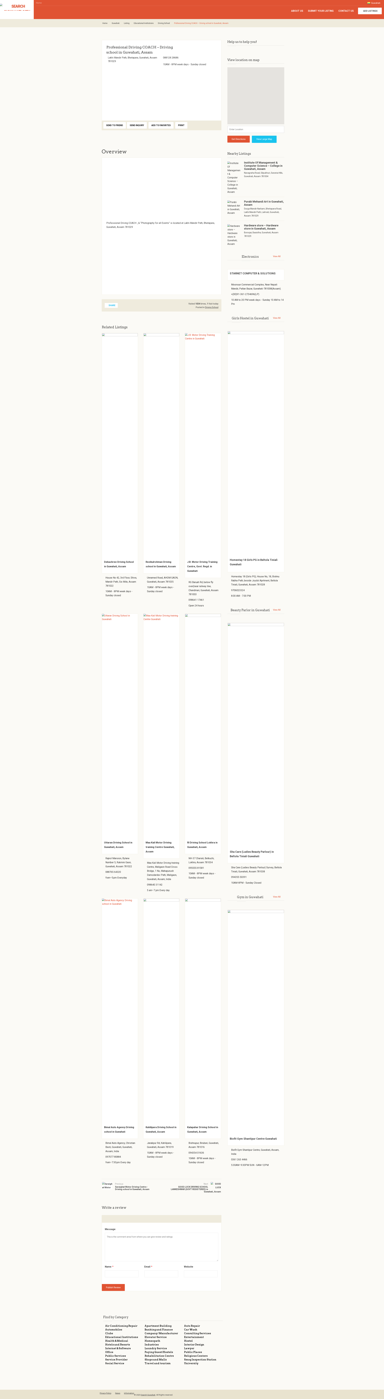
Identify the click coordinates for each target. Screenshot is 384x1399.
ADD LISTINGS (370, 11)
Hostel (188, 1340)
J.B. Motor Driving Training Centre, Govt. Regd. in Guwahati (202, 566)
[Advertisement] (161, 92)
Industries (152, 1344)
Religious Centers (196, 1355)
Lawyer (189, 1348)
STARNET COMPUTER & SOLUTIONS (253, 273)
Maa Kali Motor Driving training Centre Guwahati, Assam (160, 847)
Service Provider (116, 1359)
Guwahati (375, 3)
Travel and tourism (158, 1363)
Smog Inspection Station (200, 1359)
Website (188, 1266)
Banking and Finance (159, 1329)
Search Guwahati (148, 1395)
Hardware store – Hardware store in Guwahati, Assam (261, 227)
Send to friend (114, 125)
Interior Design (194, 1344)
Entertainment (194, 1337)
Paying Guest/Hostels (159, 1352)
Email (148, 1266)
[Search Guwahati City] (17, 7)
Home (39, 3)
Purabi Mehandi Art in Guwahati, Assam (264, 203)
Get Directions (239, 139)
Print (181, 125)
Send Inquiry (137, 125)
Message (110, 1229)
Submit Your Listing (321, 10)
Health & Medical (116, 1340)
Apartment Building (158, 1325)
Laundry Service (156, 1348)
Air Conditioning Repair (121, 1325)
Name (109, 1266)
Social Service (114, 1363)
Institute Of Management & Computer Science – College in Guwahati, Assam (263, 165)
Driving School (164, 23)
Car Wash (190, 1329)
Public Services (115, 1355)
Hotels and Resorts (117, 1344)
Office (109, 1352)
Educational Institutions (144, 23)
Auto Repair (192, 1325)
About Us (297, 10)
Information (129, 1393)
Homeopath (152, 1340)
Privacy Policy (105, 1393)
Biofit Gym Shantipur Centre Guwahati (253, 1138)
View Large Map (264, 139)
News (117, 1393)
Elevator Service (156, 1337)
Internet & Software (118, 1348)
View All (276, 256)
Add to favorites (161, 125)
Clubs (109, 1333)
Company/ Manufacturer (161, 1333)
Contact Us (346, 10)
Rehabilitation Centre (159, 1355)
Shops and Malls (156, 1359)
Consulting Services (197, 1333)
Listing (126, 23)
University (191, 1363)
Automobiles (113, 1329)
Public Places (193, 1352)
